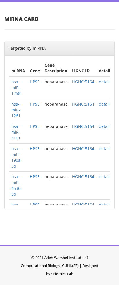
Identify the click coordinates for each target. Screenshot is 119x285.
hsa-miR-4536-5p (16, 185)
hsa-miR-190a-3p (16, 157)
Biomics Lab (63, 273)
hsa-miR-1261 (16, 109)
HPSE (35, 81)
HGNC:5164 (83, 81)
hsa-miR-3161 (16, 132)
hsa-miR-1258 (16, 87)
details (105, 81)
